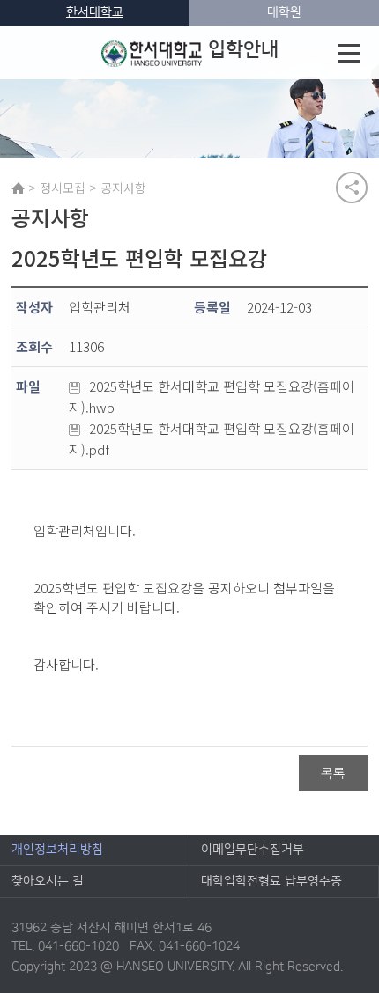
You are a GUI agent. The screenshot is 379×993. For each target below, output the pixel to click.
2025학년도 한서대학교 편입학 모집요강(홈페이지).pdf (211, 439)
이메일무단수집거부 (252, 849)
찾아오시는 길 (47, 881)
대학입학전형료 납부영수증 (271, 881)
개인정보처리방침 (57, 849)
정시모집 (62, 187)
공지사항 (123, 187)
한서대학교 (94, 12)
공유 (352, 187)
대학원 (284, 12)
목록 (333, 772)
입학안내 (243, 50)
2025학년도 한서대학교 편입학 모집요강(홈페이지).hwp (211, 396)
